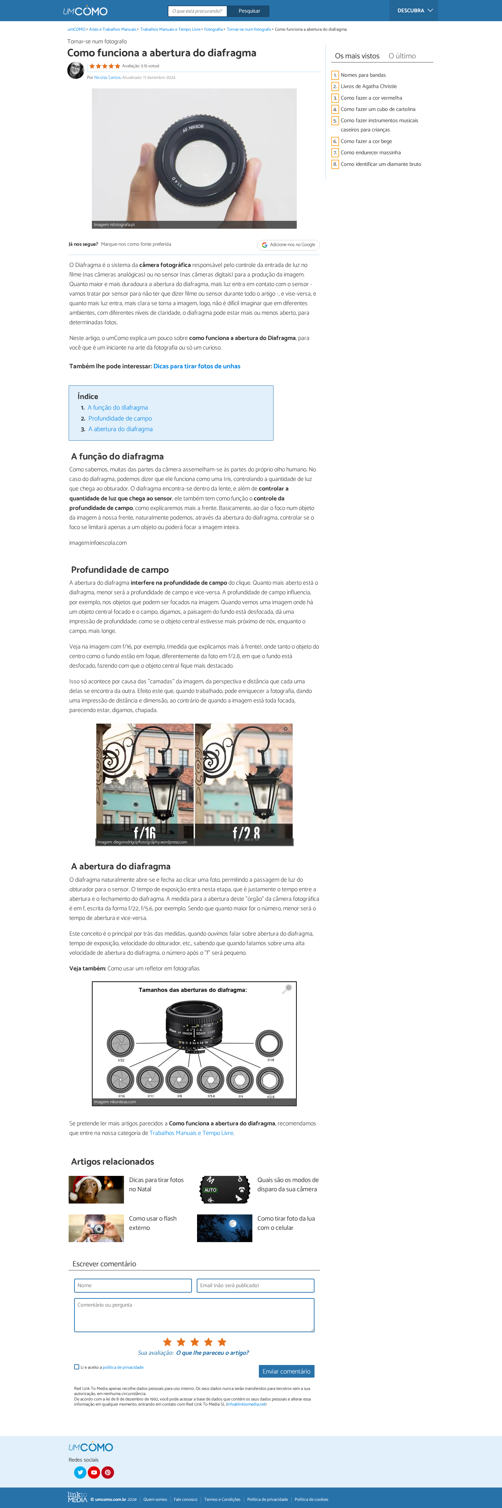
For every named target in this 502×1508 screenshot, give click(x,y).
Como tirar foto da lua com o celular (286, 1223)
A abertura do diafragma (120, 429)
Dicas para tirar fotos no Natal (156, 1185)
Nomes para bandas (363, 75)
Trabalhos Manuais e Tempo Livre (170, 29)
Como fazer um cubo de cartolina (378, 109)
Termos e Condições (222, 1499)
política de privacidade (123, 1367)
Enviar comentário (286, 1371)
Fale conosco (185, 1499)
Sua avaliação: (155, 1353)
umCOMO (76, 29)
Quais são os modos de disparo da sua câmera (288, 1185)
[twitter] (80, 1472)
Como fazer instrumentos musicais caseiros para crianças (379, 125)
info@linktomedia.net (246, 1404)
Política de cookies (311, 1499)
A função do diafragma (118, 407)
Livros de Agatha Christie (369, 86)
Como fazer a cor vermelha (371, 98)
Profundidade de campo (120, 418)
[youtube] (94, 1472)
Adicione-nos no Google (292, 245)
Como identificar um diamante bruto (381, 164)
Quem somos (155, 1499)
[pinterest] (107, 1472)
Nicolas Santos (107, 77)
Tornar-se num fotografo (249, 29)
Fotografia (213, 29)
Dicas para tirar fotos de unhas (196, 366)
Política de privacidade (267, 1499)
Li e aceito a (112, 1367)
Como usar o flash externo (153, 1223)
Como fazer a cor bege (366, 141)
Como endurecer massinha (371, 152)
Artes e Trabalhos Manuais (112, 29)
